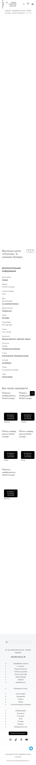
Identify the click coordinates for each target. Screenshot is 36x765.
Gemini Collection (18, 13)
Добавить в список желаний (11, 416)
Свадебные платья (18, 11)
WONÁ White (7, 377)
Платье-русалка (20, 672)
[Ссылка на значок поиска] (24, 4)
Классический (7, 356)
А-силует (20, 666)
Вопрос (21, 724)
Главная (7, 11)
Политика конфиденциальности (18, 761)
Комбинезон (21, 682)
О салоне (20, 716)
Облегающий (20, 677)
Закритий (20, 339)
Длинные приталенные (11, 349)
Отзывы (21, 721)
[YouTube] (26, 739)
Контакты (20, 713)
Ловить (21, 699)
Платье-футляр (20, 674)
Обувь (20, 702)
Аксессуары (20, 694)
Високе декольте (9, 339)
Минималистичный (21, 356)
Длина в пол (7, 311)
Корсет (28, 339)
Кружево (5, 318)
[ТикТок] (15, 739)
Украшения (20, 696)
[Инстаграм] (10, 739)
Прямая (5, 280)
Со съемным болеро (10, 304)
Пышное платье (20, 669)
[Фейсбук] (21, 739)
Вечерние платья (20, 688)
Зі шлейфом (6, 363)
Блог (20, 719)
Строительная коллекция (20, 704)
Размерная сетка (20, 727)
